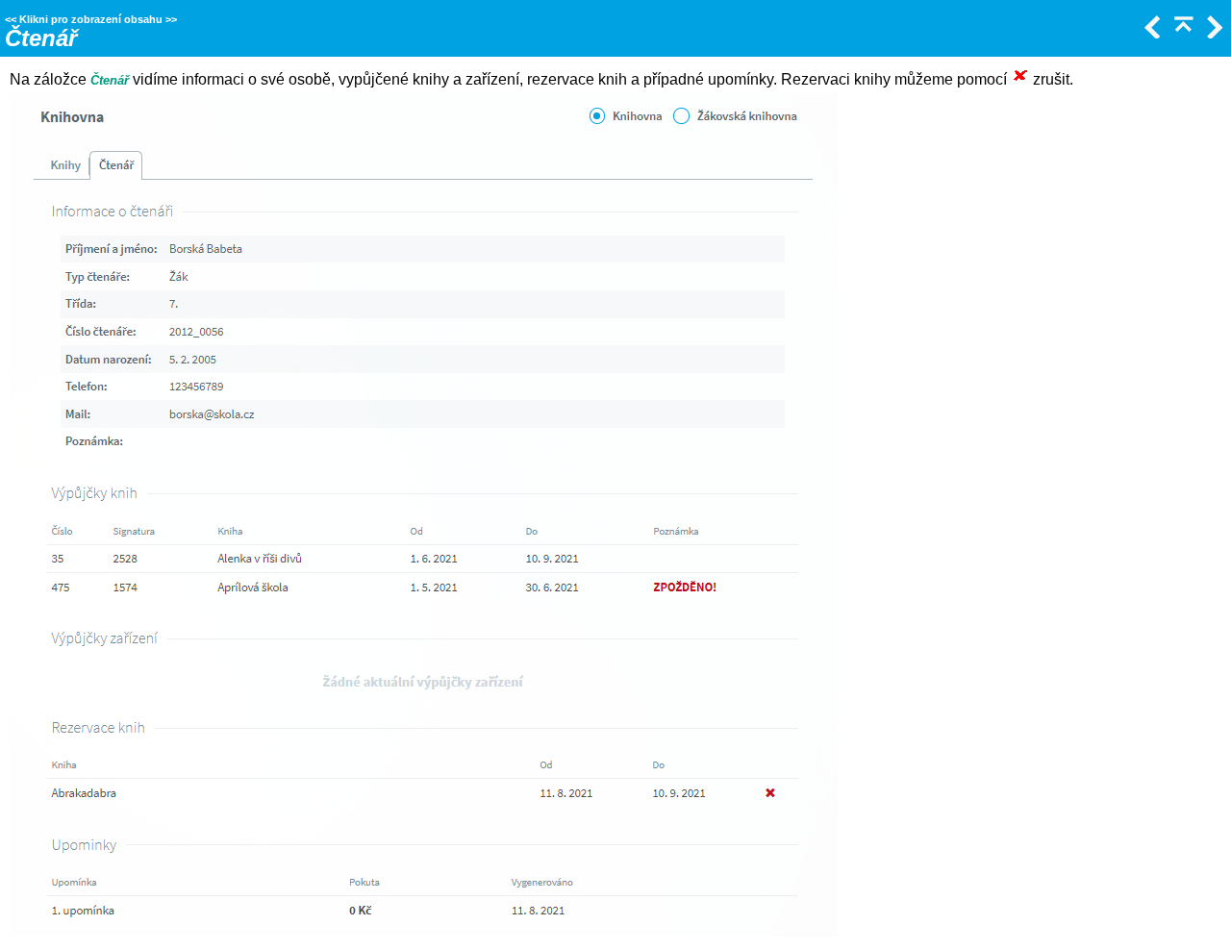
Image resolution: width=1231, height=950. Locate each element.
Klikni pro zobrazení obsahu (91, 19)
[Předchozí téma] (1151, 33)
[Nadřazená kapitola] (1181, 33)
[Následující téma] (1212, 33)
